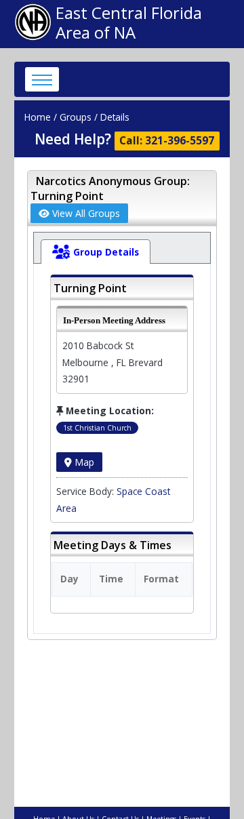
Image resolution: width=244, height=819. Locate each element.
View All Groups (84, 213)
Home (37, 117)
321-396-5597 (179, 140)
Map (83, 462)
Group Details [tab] (106, 251)
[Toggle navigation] (42, 79)
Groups (76, 117)
